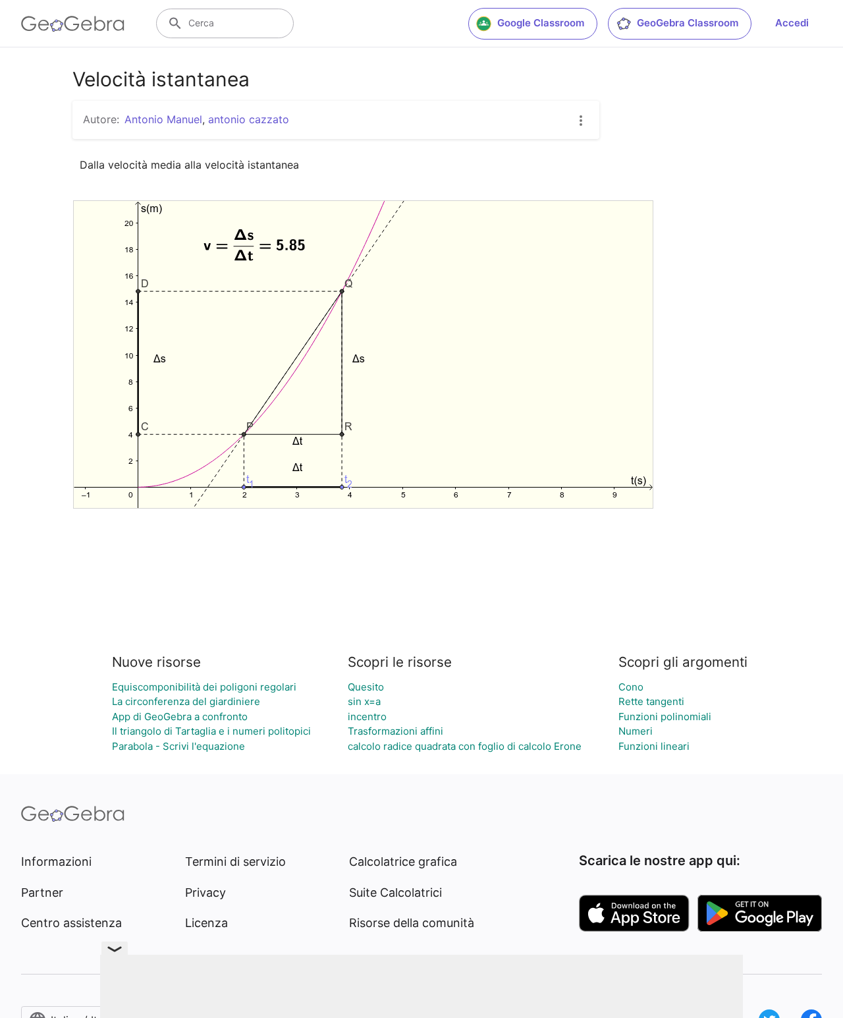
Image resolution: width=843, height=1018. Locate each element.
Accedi (792, 22)
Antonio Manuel (163, 119)
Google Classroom (540, 22)
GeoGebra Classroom (687, 22)
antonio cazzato (248, 119)
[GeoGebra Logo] (72, 24)
